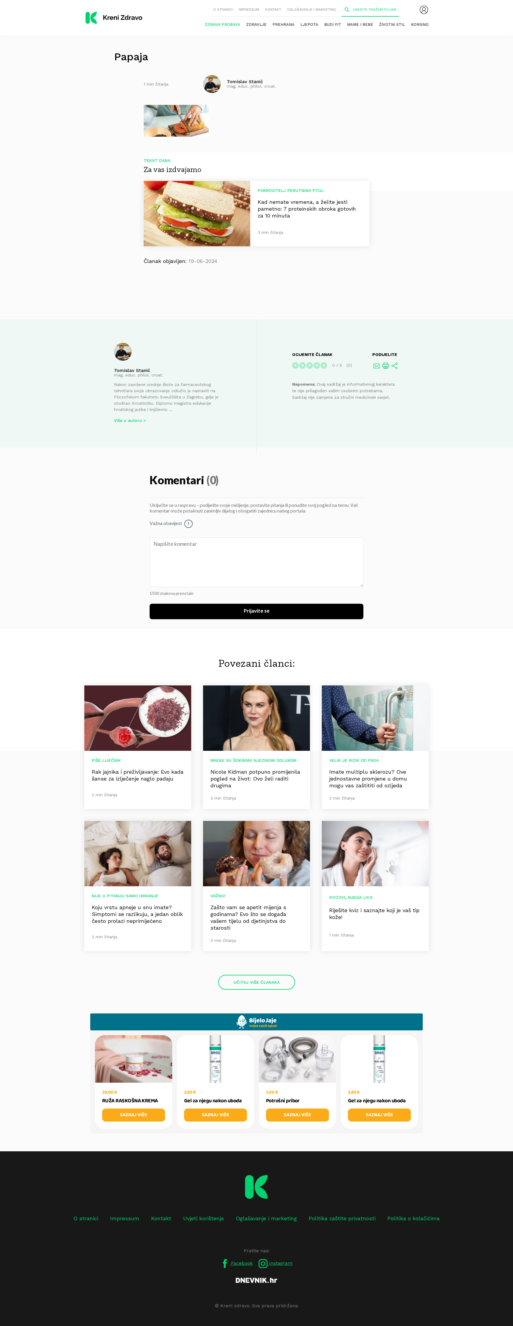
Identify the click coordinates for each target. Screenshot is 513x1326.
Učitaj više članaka (257, 982)
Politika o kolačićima (413, 1218)
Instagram (279, 1263)
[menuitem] (424, 10)
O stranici (223, 9)
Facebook (241, 1263)
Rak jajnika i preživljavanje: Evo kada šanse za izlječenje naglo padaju (137, 775)
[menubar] (424, 10)
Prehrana (283, 24)
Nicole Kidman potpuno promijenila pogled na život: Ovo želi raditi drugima (255, 779)
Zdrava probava (222, 24)
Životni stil (392, 24)
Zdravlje (256, 24)
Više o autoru (128, 420)
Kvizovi (337, 897)
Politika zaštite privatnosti (342, 1218)
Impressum (249, 9)
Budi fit (332, 24)
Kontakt (273, 9)
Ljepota (309, 24)
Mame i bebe (360, 24)
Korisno (420, 24)
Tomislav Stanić (132, 370)
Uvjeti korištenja (203, 1218)
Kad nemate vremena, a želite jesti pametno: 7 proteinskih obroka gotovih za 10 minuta (307, 209)
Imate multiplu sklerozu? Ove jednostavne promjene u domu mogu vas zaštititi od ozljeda (368, 779)
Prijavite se (257, 611)
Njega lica (360, 897)
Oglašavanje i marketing (311, 9)
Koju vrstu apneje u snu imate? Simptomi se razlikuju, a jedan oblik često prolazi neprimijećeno (137, 914)
